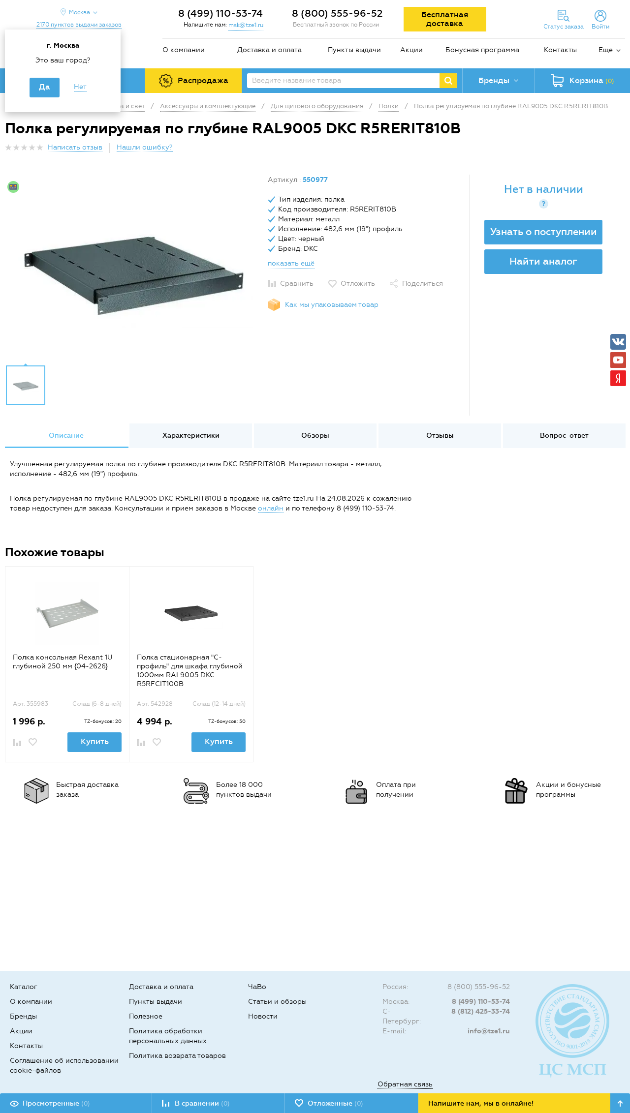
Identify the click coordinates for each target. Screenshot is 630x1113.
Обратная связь (405, 1084)
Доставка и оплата (269, 50)
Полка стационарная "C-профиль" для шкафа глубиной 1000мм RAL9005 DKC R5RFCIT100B (190, 670)
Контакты (560, 50)
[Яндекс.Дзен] (618, 378)
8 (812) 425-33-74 (480, 1011)
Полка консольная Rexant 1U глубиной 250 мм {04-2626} (62, 661)
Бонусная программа (482, 50)
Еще (605, 50)
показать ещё (291, 263)
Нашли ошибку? (145, 147)
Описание (66, 435)
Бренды (23, 1016)
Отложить (358, 283)
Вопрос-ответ (564, 435)
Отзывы (440, 435)
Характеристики (191, 435)
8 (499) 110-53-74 (220, 13)
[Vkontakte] (618, 342)
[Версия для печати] (619, 150)
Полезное (145, 1016)
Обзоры (315, 435)
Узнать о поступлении (543, 232)
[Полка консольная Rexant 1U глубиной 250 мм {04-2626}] (67, 613)
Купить (95, 741)
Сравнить (297, 283)
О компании (183, 50)
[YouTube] (618, 360)
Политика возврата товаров (177, 1056)
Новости (263, 1016)
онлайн (271, 508)
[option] (132, 267)
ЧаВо (257, 987)
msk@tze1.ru (245, 25)
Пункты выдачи (354, 50)
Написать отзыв (75, 147)
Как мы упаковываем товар (331, 305)
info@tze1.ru (489, 1031)
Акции (411, 50)
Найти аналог (543, 261)
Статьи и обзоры (277, 1001)
